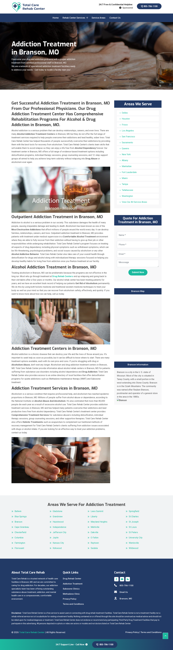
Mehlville (95, 527)
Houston (126, 118)
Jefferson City (59, 532)
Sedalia (94, 548)
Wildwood (133, 548)
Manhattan (127, 166)
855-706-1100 (150, 6)
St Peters (133, 532)
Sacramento (127, 142)
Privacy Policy (69, 599)
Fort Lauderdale (129, 172)
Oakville (94, 532)
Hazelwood (58, 522)
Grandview (58, 516)
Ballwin (18, 511)
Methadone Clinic (71, 594)
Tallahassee (127, 190)
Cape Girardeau (22, 527)
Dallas (125, 113)
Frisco (125, 124)
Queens (125, 148)
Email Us (124, 592)
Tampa (125, 184)
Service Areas (98, 17)
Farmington (20, 543)
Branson (18, 522)
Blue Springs (21, 516)
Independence (59, 527)
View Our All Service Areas (134, 202)
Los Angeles (128, 130)
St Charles (134, 516)
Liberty (94, 516)
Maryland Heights (99, 522)
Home (56, 17)
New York (126, 154)
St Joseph (134, 522)
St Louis (133, 527)
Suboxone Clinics (71, 589)
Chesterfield (20, 532)
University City (135, 537)
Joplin (56, 537)
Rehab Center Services (74, 17)
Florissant (19, 548)
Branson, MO (126, 598)
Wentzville (134, 543)
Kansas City (58, 543)
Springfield (134, 511)
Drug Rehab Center (72, 578)
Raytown (95, 543)
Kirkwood (57, 548)
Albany (125, 160)
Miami (125, 178)
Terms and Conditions (73, 604)
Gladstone (57, 511)
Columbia (19, 537)
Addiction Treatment (72, 584)
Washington (127, 196)
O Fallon (94, 537)
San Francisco (128, 136)
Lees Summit (97, 511)
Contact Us (115, 17)
